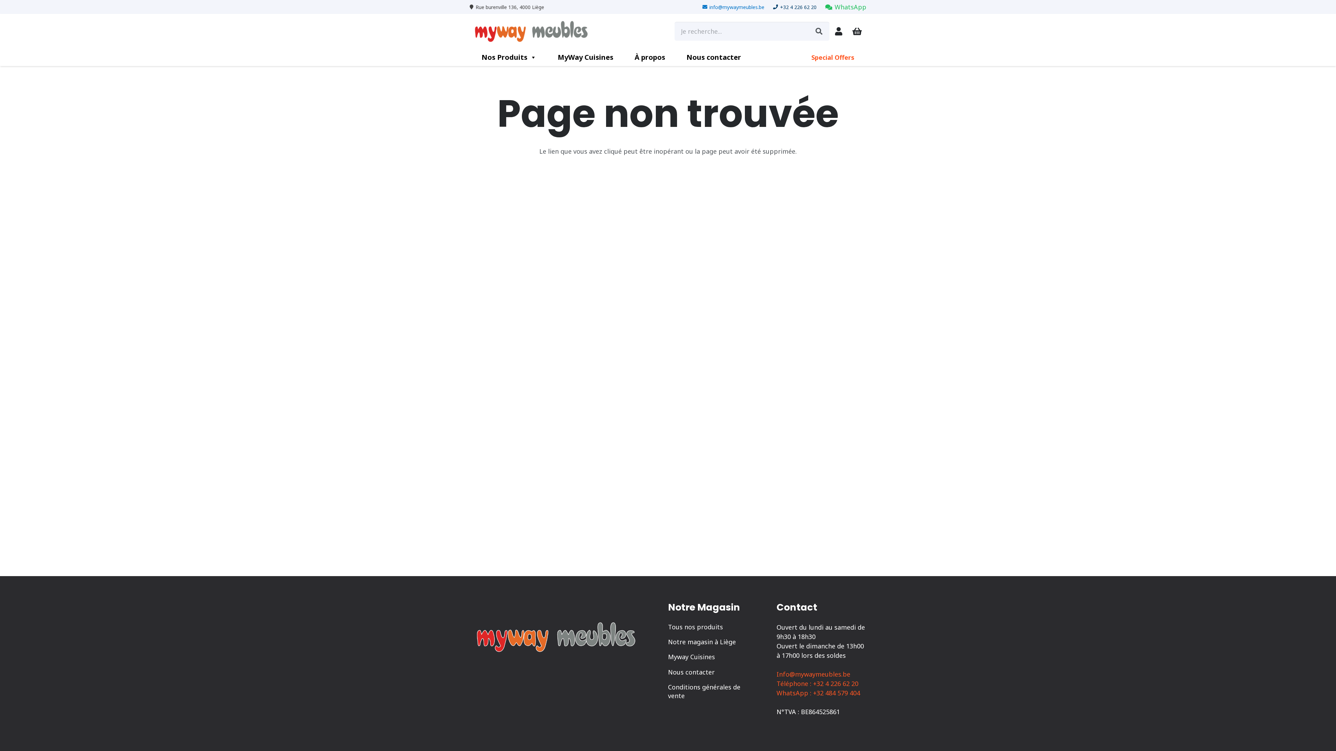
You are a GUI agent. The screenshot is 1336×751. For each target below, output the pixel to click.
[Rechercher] (819, 31)
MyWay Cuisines (585, 57)
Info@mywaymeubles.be (813, 674)
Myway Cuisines (691, 657)
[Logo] (534, 31)
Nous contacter (713, 57)
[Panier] (857, 31)
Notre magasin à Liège (702, 642)
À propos (650, 57)
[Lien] (838, 31)
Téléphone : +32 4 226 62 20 (817, 683)
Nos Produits (504, 57)
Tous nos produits (695, 627)
